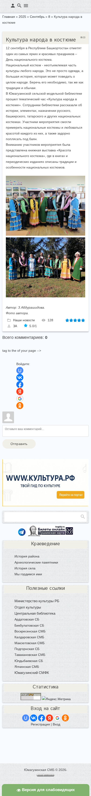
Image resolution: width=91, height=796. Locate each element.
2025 (22, 17)
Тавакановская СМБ (29, 655)
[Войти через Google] (19, 398)
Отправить (19, 444)
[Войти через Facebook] (19, 384)
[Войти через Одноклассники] (19, 405)
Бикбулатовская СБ (29, 625)
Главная (8, 17)
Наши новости (24, 320)
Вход (56, 724)
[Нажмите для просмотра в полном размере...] (45, 234)
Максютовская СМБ (29, 643)
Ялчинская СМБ (26, 667)
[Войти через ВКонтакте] (19, 377)
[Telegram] (22, 535)
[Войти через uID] (19, 370)
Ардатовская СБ (26, 619)
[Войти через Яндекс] (19, 391)
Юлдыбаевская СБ (28, 661)
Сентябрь (37, 17)
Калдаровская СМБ (29, 637)
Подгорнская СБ (26, 649)
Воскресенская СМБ (30, 631)
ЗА (15, 326)
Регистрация (40, 724)
